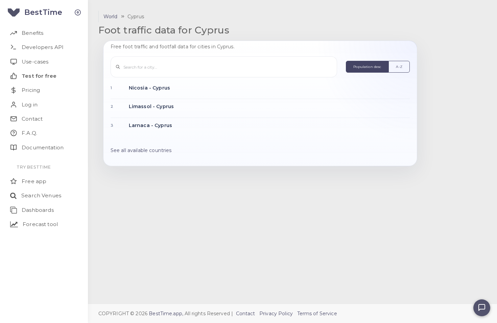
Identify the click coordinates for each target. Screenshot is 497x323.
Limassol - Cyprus (151, 106)
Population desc (367, 67)
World (110, 17)
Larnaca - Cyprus (150, 125)
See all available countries (141, 150)
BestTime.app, (166, 313)
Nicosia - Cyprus (149, 88)
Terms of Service (317, 313)
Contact (245, 313)
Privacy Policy (276, 313)
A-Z (399, 67)
